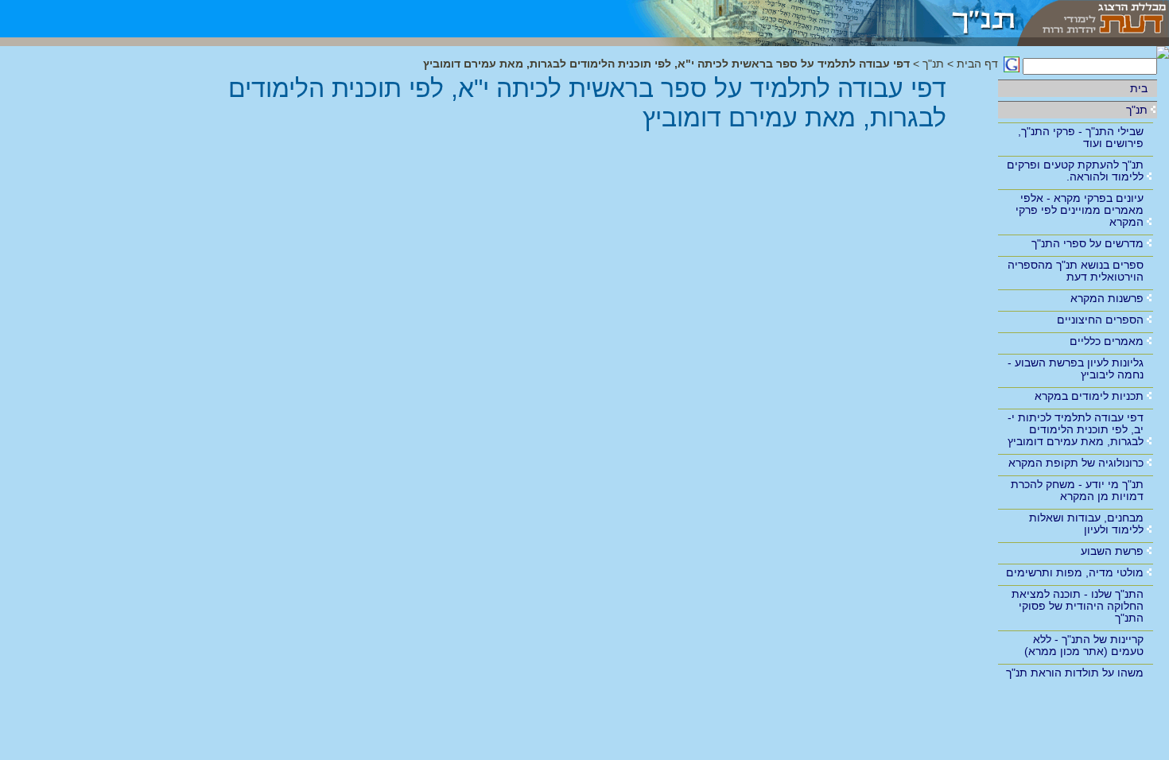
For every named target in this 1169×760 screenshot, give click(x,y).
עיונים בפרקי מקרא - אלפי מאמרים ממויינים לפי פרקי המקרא (1080, 210)
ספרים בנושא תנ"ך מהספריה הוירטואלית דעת (1076, 270)
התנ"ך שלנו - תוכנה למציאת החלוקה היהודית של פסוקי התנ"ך (1078, 605)
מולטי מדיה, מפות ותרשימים (1075, 572)
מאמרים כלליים (1107, 341)
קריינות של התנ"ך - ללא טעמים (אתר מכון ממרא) (1084, 645)
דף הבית (977, 64)
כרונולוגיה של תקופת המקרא (1076, 462)
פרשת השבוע (1112, 551)
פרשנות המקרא (1107, 298)
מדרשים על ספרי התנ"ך (1087, 243)
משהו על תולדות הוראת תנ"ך (1075, 672)
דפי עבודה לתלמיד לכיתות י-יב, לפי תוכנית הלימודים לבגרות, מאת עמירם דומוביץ (1076, 429)
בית (1139, 88)
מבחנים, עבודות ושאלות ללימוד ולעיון (1086, 523)
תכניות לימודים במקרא (1089, 396)
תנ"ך (1137, 109)
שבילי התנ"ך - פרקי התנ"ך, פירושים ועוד (1081, 137)
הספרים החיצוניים (1100, 319)
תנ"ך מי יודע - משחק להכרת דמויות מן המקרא (1077, 490)
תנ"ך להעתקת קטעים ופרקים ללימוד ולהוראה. (1075, 170)
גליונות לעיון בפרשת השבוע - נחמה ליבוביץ (1076, 368)
